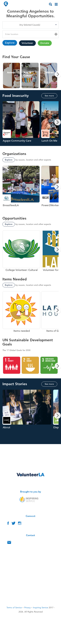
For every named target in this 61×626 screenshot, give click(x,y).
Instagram (19, 524)
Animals (11, 75)
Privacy (27, 607)
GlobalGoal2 (30, 365)
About (27, 417)
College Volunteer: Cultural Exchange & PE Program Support (21, 250)
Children (49, 75)
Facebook (8, 524)
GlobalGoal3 (49, 365)
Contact (9, 543)
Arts (30, 75)
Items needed (21, 311)
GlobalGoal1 (11, 365)
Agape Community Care (21, 123)
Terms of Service (14, 607)
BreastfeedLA (21, 188)
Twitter (13, 524)
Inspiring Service (40, 607)
